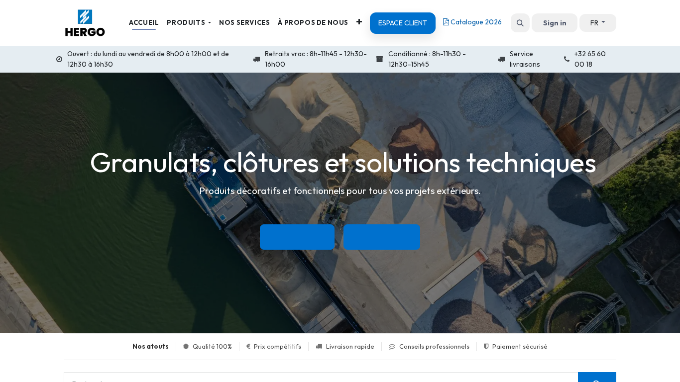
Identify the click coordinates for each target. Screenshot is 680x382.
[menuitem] (144, 23)
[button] (520, 22)
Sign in (555, 22)
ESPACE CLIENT (402, 22)
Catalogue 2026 (475, 21)
